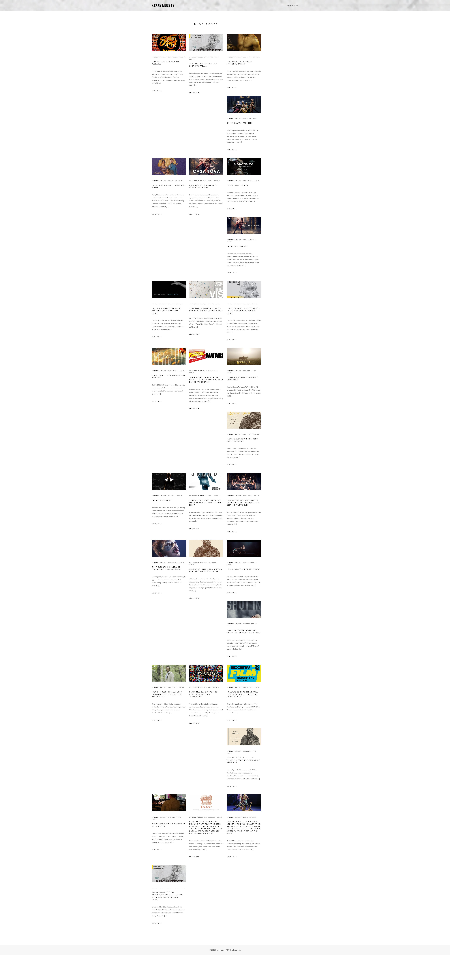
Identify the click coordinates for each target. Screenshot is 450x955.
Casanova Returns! (237, 246)
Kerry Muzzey (160, 57)
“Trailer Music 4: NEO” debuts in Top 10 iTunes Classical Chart (243, 310)
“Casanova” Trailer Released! (243, 569)
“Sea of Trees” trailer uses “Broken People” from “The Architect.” (167, 694)
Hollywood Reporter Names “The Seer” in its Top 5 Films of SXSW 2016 (242, 694)
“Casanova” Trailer (238, 185)
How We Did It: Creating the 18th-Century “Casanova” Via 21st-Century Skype (243, 502)
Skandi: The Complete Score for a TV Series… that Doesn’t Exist (206, 502)
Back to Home (292, 5)
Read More (157, 90)
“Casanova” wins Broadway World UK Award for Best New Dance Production (206, 379)
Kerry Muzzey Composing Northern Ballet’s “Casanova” (203, 694)
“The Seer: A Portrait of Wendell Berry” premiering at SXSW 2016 (243, 760)
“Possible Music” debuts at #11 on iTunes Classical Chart (167, 310)
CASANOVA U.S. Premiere (240, 123)
